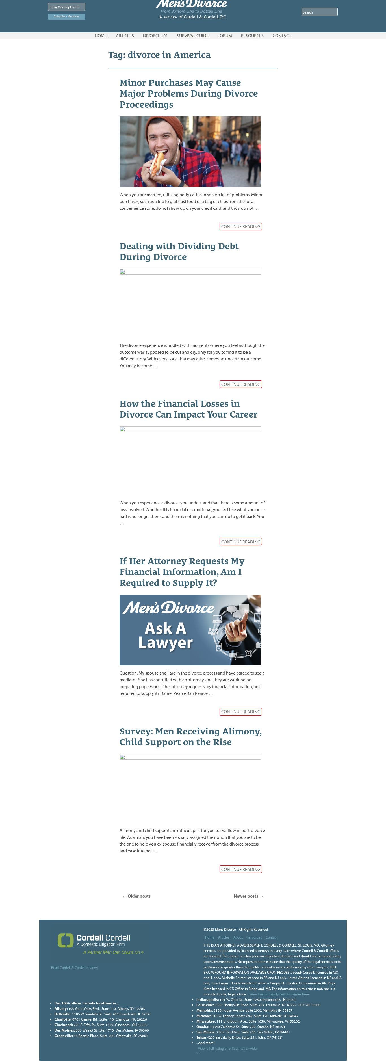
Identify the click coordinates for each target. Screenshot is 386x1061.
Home (209, 937)
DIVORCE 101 (155, 35)
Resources (254, 937)
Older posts (136, 896)
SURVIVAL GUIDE (193, 35)
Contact (271, 937)
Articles (223, 937)
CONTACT (282, 35)
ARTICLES (125, 35)
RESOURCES (252, 35)
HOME (101, 35)
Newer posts (249, 896)
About (238, 937)
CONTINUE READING (240, 226)
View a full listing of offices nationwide (227, 1048)
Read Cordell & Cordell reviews (74, 967)
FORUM (225, 35)
